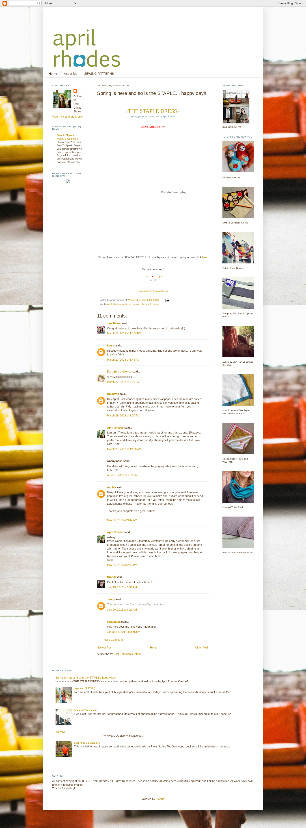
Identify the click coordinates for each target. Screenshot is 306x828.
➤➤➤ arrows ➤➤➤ (85, 710)
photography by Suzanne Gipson (153, 291)
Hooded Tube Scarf (232, 507)
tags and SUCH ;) (84, 688)
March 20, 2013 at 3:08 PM (123, 381)
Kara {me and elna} (119, 371)
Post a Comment (113, 639)
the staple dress (150, 304)
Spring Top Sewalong (87, 742)
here (204, 257)
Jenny (111, 599)
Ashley (111, 487)
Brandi (111, 577)
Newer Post (105, 647)
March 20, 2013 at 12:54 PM (124, 333)
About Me (71, 73)
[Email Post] (167, 300)
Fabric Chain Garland (233, 268)
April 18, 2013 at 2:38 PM (122, 475)
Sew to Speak (65, 135)
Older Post (201, 647)
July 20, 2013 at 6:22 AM (122, 609)
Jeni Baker (114, 323)
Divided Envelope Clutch (235, 222)
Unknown (113, 394)
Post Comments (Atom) (128, 654)
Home (53, 73)
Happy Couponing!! (67, 138)
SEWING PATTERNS (99, 73)
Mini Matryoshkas (231, 177)
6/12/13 (60, 732)
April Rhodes (114, 304)
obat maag (114, 621)
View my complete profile (67, 116)
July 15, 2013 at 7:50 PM (122, 587)
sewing (136, 304)
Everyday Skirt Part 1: (233, 313)
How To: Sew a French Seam (237, 552)
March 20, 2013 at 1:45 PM (123, 359)
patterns (126, 304)
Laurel (111, 345)
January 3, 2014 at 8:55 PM (123, 631)
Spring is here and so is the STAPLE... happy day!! (86, 677)
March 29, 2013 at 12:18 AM (124, 449)
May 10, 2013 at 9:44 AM (122, 520)
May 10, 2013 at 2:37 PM (122, 565)
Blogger (160, 799)
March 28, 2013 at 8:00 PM (123, 415)
